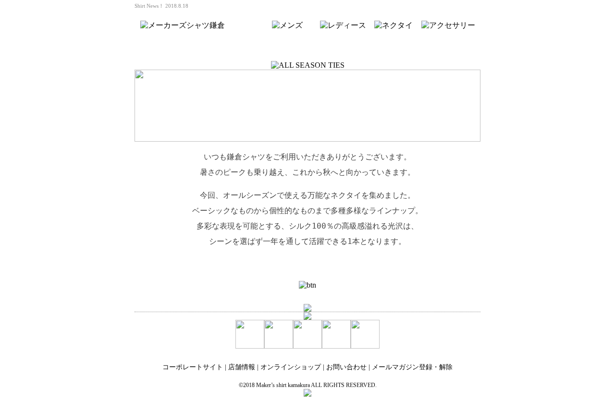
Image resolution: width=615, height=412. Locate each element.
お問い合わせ (346, 367)
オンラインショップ (290, 367)
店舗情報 (241, 367)
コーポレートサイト (192, 367)
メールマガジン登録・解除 (412, 367)
